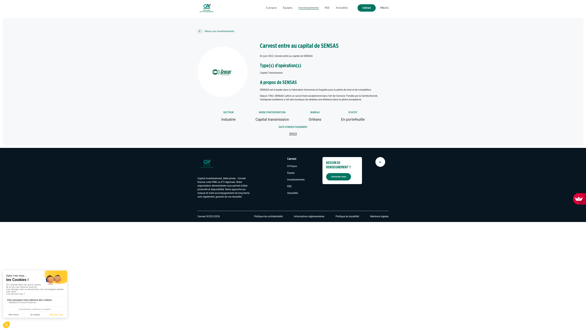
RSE (327, 7)
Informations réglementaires (309, 216)
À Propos (292, 166)
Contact (366, 8)
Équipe (291, 172)
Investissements (308, 7)
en (387, 7)
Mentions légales (379, 216)
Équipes (287, 7)
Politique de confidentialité (268, 216)
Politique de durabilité (347, 216)
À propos (271, 7)
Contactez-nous (338, 177)
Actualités (342, 7)
